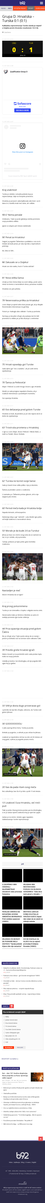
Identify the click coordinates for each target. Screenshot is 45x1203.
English (34, 1162)
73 (4, 978)
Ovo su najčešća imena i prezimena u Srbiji (17, 1108)
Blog (22, 1162)
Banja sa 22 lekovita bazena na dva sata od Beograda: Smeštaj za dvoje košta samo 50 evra (21, 1098)
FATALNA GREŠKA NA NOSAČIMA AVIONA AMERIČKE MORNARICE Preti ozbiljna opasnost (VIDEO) (12, 916)
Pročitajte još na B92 (11, 1068)
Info (10, 8)
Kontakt (29, 1171)
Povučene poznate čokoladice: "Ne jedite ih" (18, 1120)
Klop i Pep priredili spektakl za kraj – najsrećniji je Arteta (21, 994)
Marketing (23, 1171)
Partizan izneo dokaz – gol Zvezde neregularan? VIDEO (21, 976)
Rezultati (20, 1047)
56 (4, 991)
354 (4, 972)
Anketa (5, 1006)
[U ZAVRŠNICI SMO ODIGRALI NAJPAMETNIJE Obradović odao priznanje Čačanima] (12, 882)
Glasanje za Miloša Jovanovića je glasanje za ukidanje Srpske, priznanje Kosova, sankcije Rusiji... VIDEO (21, 1103)
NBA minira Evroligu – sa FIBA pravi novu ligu (17, 1124)
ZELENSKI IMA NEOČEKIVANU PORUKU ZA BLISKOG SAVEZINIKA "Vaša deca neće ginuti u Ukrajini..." (32, 889)
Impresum (36, 1171)
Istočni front (20, 8)
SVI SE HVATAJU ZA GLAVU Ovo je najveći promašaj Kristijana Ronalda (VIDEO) (31, 942)
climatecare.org (22, 1194)
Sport (30, 8)
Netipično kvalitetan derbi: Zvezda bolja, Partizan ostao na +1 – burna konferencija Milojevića (22, 969)
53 (4, 996)
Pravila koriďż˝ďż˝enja (16, 1174)
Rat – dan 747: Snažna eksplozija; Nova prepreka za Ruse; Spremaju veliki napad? (15, 1075)
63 (4, 985)
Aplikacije (17, 1162)
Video (11, 1162)
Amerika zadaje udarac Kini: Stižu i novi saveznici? (19, 1111)
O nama (28, 1162)
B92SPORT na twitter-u (10, 1059)
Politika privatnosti (30, 1174)
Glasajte (8, 1047)
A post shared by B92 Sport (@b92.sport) (22, 176)
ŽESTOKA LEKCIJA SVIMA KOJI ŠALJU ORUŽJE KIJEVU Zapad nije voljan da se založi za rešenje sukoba (33, 916)
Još (22, 864)
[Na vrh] (40, 1139)
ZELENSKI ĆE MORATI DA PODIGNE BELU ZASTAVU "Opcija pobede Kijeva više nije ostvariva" (12, 942)
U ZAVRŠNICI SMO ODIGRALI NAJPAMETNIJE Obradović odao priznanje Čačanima (12, 889)
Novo (3, 8)
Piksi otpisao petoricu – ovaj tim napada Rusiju (18, 988)
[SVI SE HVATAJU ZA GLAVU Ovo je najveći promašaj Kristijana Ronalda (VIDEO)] (33, 936)
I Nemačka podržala (9, 1093)
